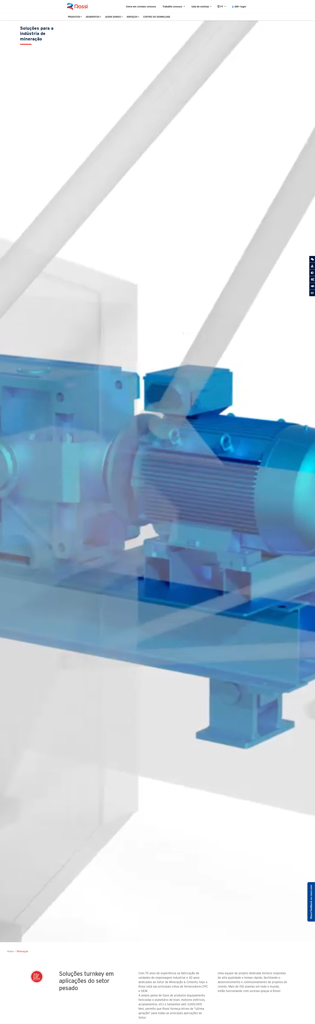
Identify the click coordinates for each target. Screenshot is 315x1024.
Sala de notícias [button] (200, 6)
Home (10, 951)
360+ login (240, 6)
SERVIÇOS (132, 16)
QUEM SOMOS (113, 16)
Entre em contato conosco (141, 6)
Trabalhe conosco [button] (173, 6)
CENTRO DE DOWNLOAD (156, 16)
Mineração (22, 951)
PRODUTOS (74, 16)
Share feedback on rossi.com (311, 902)
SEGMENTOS (92, 16)
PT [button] (222, 6)
